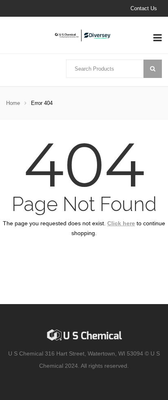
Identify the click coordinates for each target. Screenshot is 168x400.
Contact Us (143, 8)
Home (13, 103)
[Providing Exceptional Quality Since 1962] (84, 35)
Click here (121, 223)
